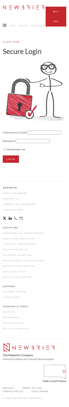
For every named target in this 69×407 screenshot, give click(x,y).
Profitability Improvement (23, 233)
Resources (11, 317)
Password (9, 141)
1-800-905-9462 (13, 209)
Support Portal (15, 291)
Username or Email (15, 132)
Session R (38, 25)
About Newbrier (15, 193)
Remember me (15, 149)
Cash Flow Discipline (19, 238)
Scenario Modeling (17, 255)
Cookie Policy (13, 391)
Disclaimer (39, 391)
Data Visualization (17, 277)
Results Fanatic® (16, 328)
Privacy (9, 388)
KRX (12, 25)
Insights (9, 312)
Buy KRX (56, 16)
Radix (23, 25)
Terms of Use (32, 388)
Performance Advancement (24, 260)
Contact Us (11, 198)
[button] (4, 25)
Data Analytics (14, 271)
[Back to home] (24, 7)
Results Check (14, 323)
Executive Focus (15, 249)
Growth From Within (18, 266)
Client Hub (11, 297)
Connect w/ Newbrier (19, 204)
